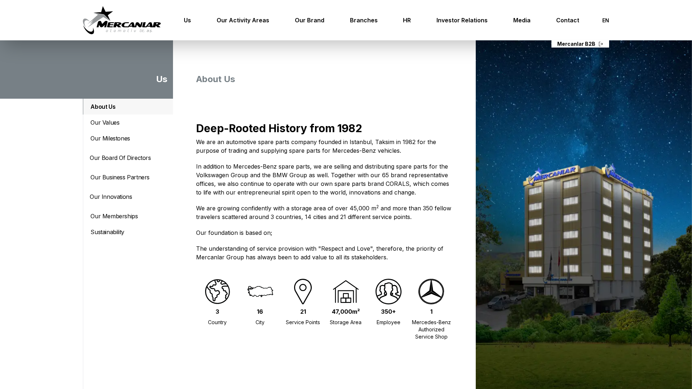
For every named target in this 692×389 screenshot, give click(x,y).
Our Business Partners (120, 177)
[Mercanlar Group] (122, 20)
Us (187, 20)
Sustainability (107, 232)
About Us (102, 106)
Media (522, 20)
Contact (567, 20)
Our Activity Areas (243, 20)
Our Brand (309, 20)
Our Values (104, 122)
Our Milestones (110, 138)
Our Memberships (114, 216)
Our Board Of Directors (120, 157)
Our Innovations (111, 196)
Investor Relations (462, 20)
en (605, 20)
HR (407, 20)
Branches (364, 20)
